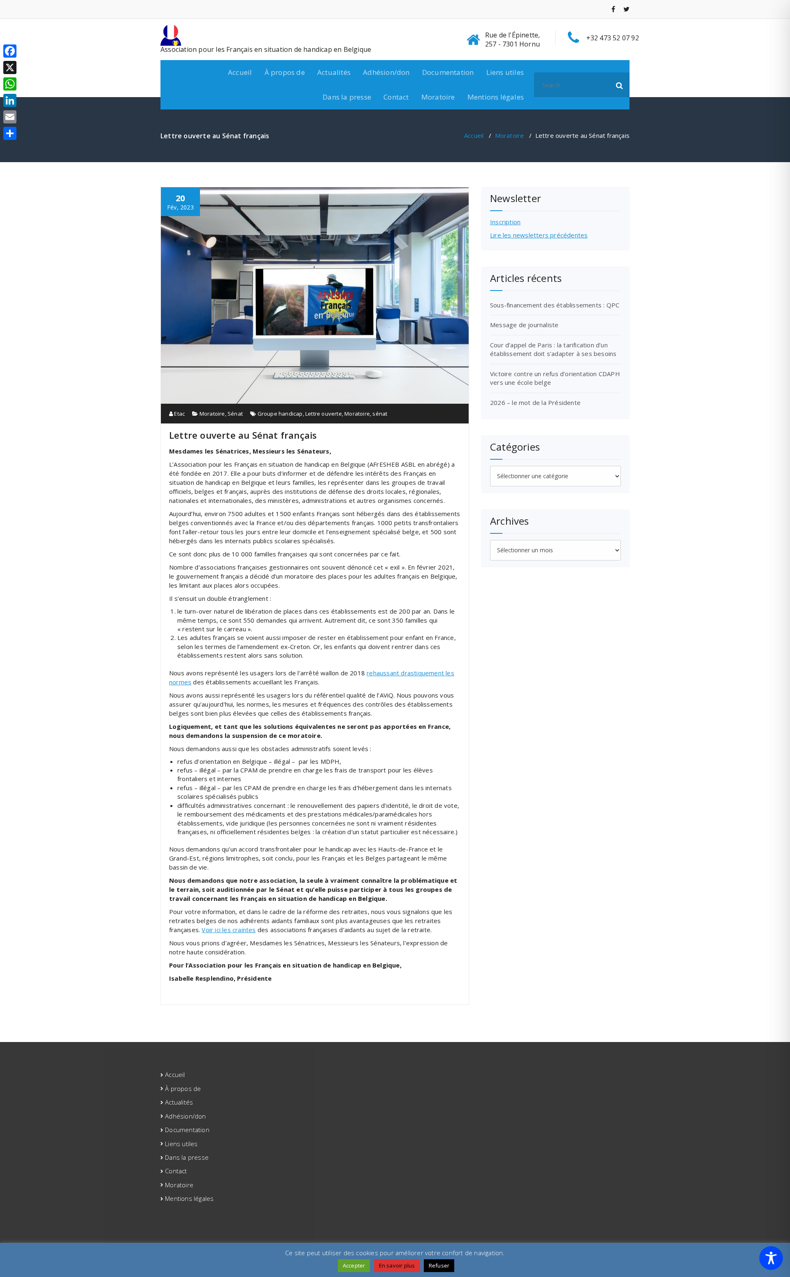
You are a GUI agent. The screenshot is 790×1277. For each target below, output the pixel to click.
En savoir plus (397, 1265)
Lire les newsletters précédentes (539, 235)
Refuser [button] (439, 1265)
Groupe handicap (280, 413)
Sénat (235, 413)
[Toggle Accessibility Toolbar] (771, 1258)
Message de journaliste (524, 325)
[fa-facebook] (613, 9)
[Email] (10, 117)
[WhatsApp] (10, 84)
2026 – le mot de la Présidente (535, 402)
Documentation (448, 72)
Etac (179, 413)
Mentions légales (495, 97)
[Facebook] (10, 51)
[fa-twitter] (626, 9)
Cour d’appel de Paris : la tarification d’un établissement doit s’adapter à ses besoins (553, 349)
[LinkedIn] (10, 100)
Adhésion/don (386, 72)
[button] (620, 85)
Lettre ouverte (323, 413)
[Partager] (10, 133)
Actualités (334, 72)
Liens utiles (505, 72)
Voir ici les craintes (229, 930)
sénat (379, 413)
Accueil (240, 72)
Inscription (505, 222)
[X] (10, 67)
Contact (396, 97)
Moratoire (438, 97)
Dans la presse (347, 97)
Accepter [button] (354, 1265)
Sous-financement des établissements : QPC (554, 305)
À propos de (285, 72)
